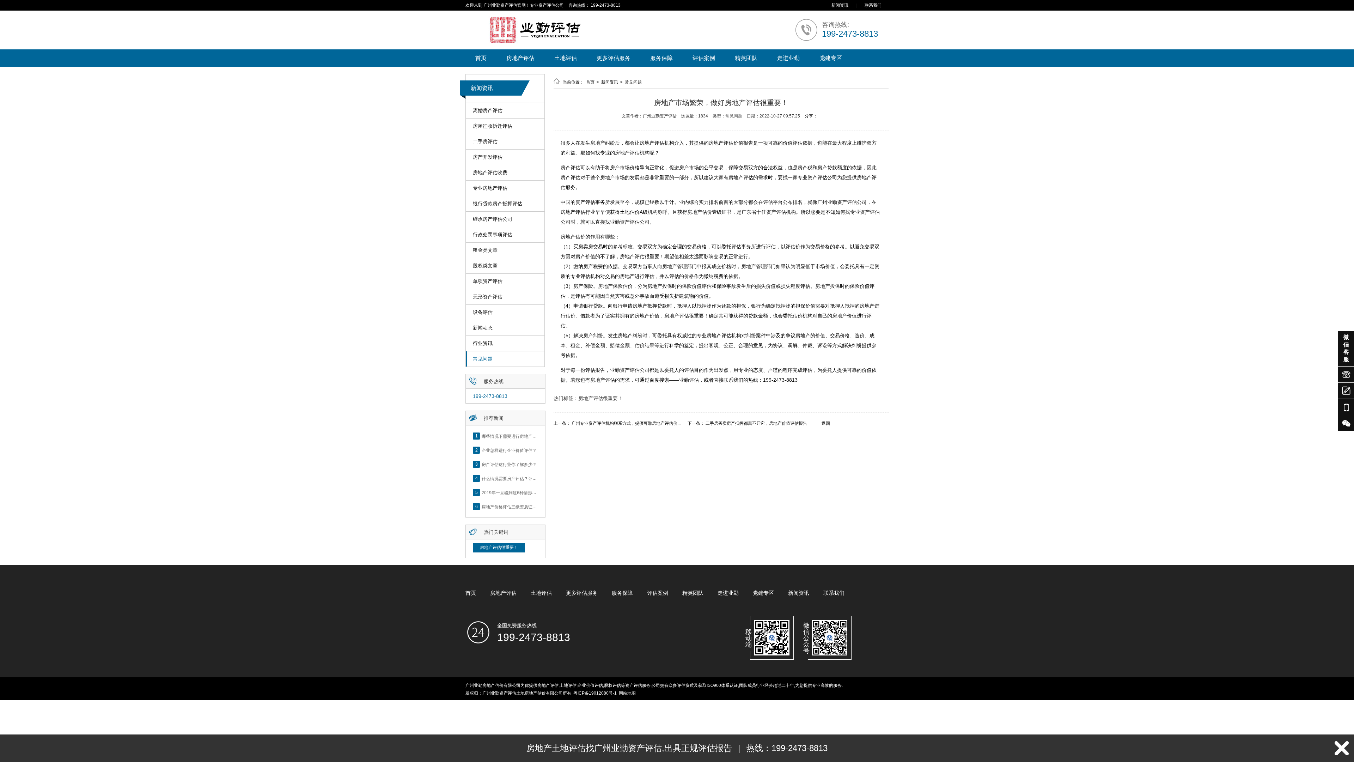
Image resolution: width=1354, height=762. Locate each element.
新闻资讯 (839, 5)
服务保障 (661, 58)
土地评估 (565, 58)
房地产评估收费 (490, 172)
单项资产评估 (487, 281)
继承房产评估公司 (492, 219)
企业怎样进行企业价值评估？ (509, 450)
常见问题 (483, 359)
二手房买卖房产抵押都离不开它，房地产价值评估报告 (756, 423)
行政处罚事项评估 (492, 234)
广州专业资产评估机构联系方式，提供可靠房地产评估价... (626, 423)
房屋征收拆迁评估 (492, 126)
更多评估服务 (613, 58)
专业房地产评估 (490, 188)
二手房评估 (485, 141)
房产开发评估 (487, 157)
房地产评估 (520, 58)
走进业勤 (788, 58)
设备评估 (483, 312)
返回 (826, 423)
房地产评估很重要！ (499, 547)
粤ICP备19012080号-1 (595, 693)
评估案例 (704, 58)
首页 (481, 58)
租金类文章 (485, 250)
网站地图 (627, 693)
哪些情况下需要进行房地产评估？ (513, 436)
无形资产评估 (487, 297)
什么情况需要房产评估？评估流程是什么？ (522, 478)
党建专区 (830, 58)
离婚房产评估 (487, 110)
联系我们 (873, 5)
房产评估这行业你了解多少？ (509, 464)
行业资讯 (483, 343)
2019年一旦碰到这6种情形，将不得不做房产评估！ (530, 492)
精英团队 (746, 58)
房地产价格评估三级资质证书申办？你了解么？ (526, 506)
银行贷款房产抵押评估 (497, 203)
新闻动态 (483, 328)
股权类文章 (485, 265)
